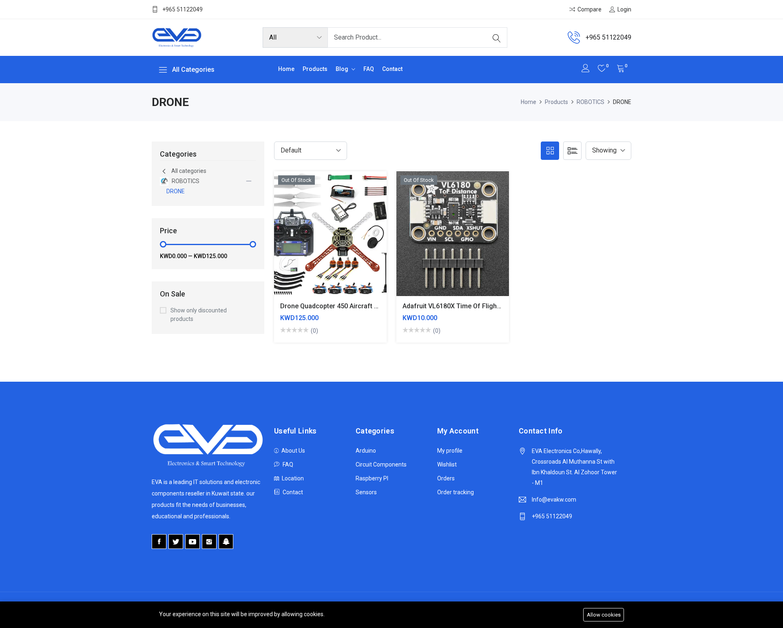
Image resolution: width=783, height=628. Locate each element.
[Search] (497, 37)
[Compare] (311, 239)
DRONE (175, 191)
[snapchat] (226, 541)
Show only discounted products (198, 314)
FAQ (368, 69)
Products (315, 69)
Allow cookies (604, 615)
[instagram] (209, 541)
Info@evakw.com (554, 499)
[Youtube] (192, 541)
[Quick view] (330, 239)
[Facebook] (159, 541)
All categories (188, 171)
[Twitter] (175, 541)
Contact (392, 69)
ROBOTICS (590, 102)
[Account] (585, 69)
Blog (342, 69)
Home (286, 69)
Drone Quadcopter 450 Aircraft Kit (331, 306)
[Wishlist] (349, 239)
